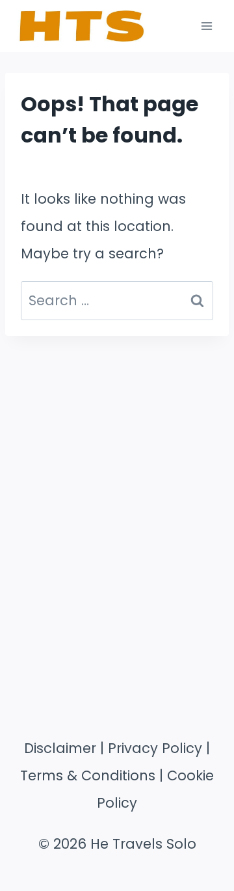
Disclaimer (60, 748)
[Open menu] (206, 26)
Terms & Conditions (87, 775)
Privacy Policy (155, 748)
